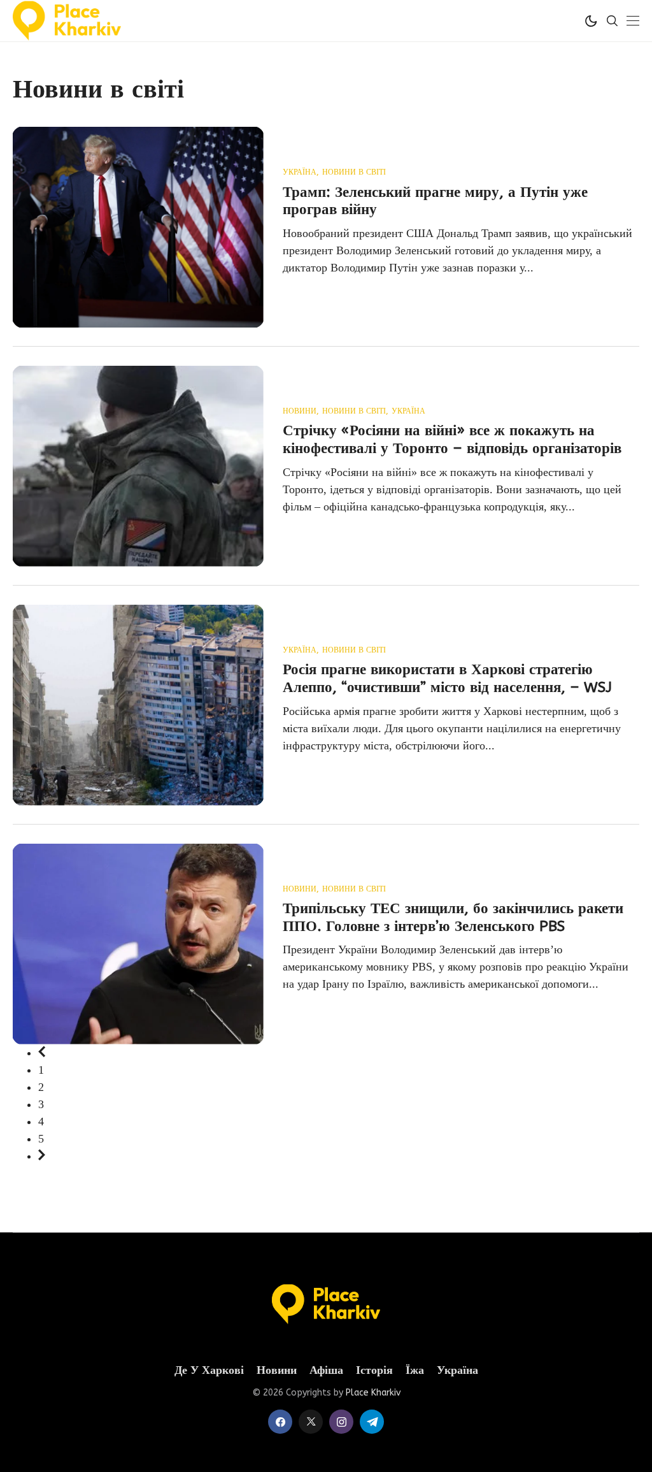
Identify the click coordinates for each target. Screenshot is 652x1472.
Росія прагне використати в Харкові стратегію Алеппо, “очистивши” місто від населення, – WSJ (447, 678)
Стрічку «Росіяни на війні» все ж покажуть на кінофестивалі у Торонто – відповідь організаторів (452, 439)
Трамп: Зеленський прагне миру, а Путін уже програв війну (435, 201)
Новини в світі (354, 172)
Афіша (326, 1370)
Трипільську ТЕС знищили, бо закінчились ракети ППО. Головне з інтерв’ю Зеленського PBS (453, 917)
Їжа (415, 1370)
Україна (299, 172)
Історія (374, 1370)
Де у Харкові (209, 1370)
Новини (299, 411)
